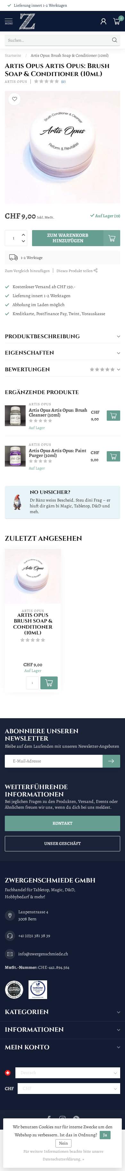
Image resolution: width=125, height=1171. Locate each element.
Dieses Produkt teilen (75, 270)
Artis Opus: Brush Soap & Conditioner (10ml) (70, 55)
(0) (63, 81)
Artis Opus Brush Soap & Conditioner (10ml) (33, 624)
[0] (116, 21)
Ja (105, 1135)
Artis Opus (16, 81)
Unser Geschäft (62, 843)
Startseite (13, 55)
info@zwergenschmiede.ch (43, 954)
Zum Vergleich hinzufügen (27, 270)
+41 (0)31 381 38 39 (34, 936)
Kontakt (62, 823)
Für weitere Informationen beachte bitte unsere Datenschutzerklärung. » (63, 1155)
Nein (63, 1143)
